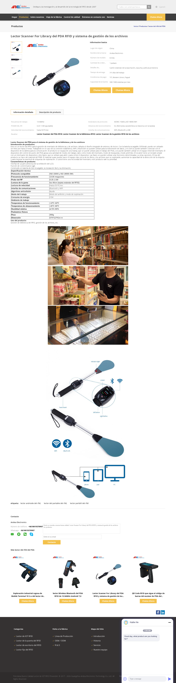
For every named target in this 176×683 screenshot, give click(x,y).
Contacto (52, 542)
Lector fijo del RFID (24, 649)
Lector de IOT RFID (24, 636)
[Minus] (169, 622)
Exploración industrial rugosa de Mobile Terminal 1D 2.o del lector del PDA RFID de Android (27, 596)
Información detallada (23, 112)
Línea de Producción (64, 636)
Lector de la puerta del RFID (28, 640)
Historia (97, 640)
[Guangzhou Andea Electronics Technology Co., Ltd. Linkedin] (163, 612)
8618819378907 (28, 530)
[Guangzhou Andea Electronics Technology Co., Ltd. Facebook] (158, 612)
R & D (57, 645)
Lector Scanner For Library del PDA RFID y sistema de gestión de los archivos (108, 596)
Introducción (99, 636)
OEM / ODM (60, 640)
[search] (149, 7)
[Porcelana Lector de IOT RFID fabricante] (20, 7)
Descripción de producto (50, 112)
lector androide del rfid (30, 503)
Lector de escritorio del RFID (28, 645)
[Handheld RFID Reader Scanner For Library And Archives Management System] (16, 47)
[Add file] (125, 679)
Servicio (97, 645)
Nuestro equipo (100, 649)
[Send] (169, 679)
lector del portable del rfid (55, 503)
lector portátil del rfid (79, 503)
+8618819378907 (35, 526)
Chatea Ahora (156, 17)
